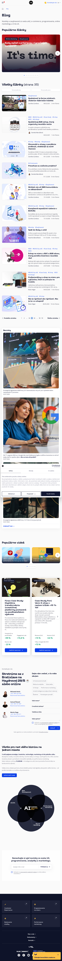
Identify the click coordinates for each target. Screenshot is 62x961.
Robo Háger (32, 289)
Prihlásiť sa (44, 867)
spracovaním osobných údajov (49, 722)
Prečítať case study (15, 650)
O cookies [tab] (51, 470)
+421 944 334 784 (15, 693)
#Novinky (37, 141)
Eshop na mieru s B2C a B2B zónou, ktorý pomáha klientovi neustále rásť (44, 256)
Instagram (19, 955)
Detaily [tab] (31, 470)
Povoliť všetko (51, 494)
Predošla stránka (10, 318)
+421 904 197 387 (15, 704)
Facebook (23, 955)
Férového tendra (43, 732)
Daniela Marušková (37, 132)
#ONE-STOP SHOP (39, 580)
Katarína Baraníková (34, 237)
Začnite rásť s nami (9, 775)
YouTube (28, 955)
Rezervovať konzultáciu (17, 695)
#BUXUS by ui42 (37, 117)
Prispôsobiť (30, 494)
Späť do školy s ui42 (37, 230)
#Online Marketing (11, 39)
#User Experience (9, 580)
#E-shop (54, 117)
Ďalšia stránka (53, 318)
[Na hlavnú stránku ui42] (31, 3)
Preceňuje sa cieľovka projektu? (42, 166)
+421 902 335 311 (15, 714)
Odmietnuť (11, 494)
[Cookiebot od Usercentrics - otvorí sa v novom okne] (53, 466)
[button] (24, 75)
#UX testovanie (32, 163)
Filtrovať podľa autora (46, 90)
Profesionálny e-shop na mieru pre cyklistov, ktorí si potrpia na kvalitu (44, 280)
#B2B (29, 117)
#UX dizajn (36, 119)
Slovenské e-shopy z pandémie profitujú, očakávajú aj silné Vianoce (42, 147)
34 (29, 318)
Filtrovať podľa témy (16, 90)
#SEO (29, 119)
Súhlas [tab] (11, 470)
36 (34, 318)
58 (39, 318)
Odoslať (52, 728)
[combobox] (59, 2)
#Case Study (47, 117)
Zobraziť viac (8, 526)
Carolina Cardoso (33, 103)
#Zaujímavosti (24, 39)
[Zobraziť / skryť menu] (3, 3)
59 (42, 318)
